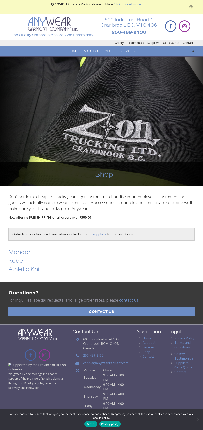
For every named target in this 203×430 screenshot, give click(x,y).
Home (73, 51)
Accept (91, 424)
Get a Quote (171, 43)
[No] (198, 419)
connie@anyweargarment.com (105, 363)
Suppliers (153, 43)
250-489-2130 (129, 32)
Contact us (101, 311)
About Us (91, 51)
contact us (129, 300)
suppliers (99, 234)
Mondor (19, 252)
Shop (109, 51)
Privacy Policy (184, 338)
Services (127, 51)
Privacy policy (110, 424)
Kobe (15, 260)
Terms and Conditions (182, 345)
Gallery (119, 43)
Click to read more (127, 4)
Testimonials (135, 43)
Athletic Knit (24, 269)
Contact (188, 43)
